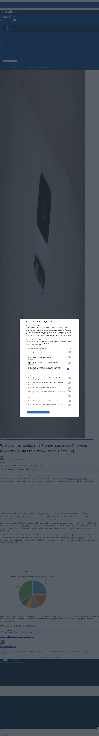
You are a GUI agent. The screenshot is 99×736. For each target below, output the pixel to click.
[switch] (69, 352)
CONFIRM (38, 412)
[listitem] (49, 348)
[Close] (76, 322)
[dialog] (49, 368)
